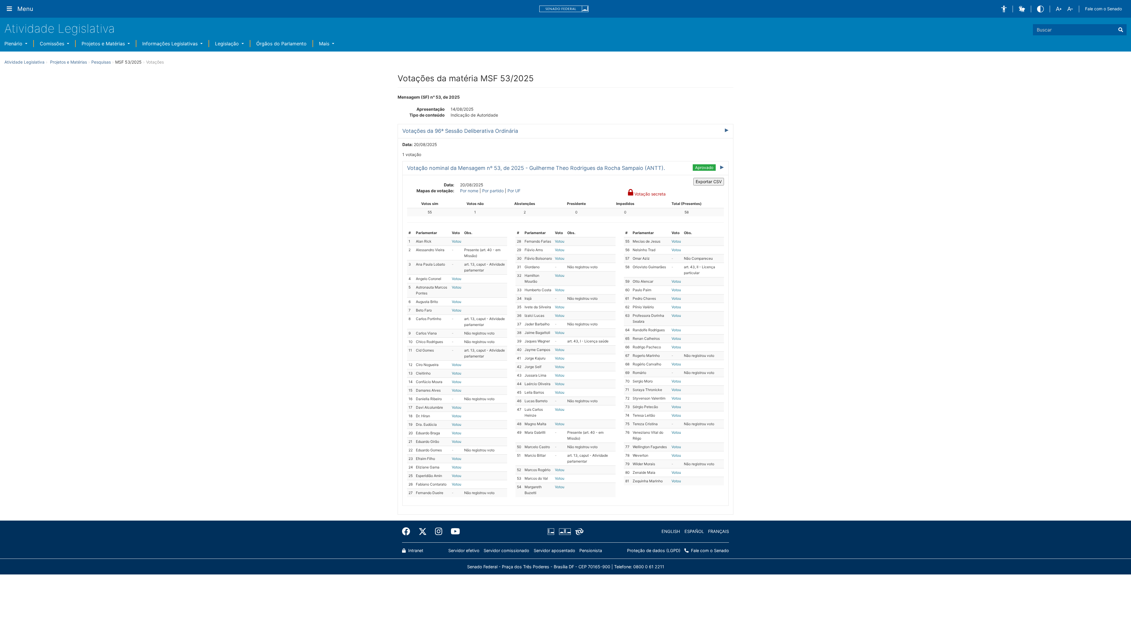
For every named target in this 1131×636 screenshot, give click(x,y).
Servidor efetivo (463, 550)
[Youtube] (453, 531)
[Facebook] (408, 531)
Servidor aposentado (554, 550)
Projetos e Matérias (104, 44)
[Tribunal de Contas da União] (578, 531)
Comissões (53, 44)
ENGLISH (671, 531)
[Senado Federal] (564, 9)
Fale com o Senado (1103, 8)
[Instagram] (439, 531)
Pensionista (590, 550)
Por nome (469, 190)
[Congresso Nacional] (564, 531)
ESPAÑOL (694, 531)
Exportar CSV (709, 181)
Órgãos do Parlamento (281, 44)
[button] (1004, 9)
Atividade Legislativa (59, 28)
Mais (325, 44)
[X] (422, 531)
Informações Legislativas (170, 44)
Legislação (227, 44)
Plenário (14, 44)
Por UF (513, 190)
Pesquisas (101, 61)
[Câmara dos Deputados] (552, 531)
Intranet (415, 550)
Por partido (493, 190)
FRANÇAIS (718, 531)
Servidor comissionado (506, 550)
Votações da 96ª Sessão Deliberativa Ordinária (460, 131)
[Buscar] (1121, 29)
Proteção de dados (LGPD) (653, 550)
